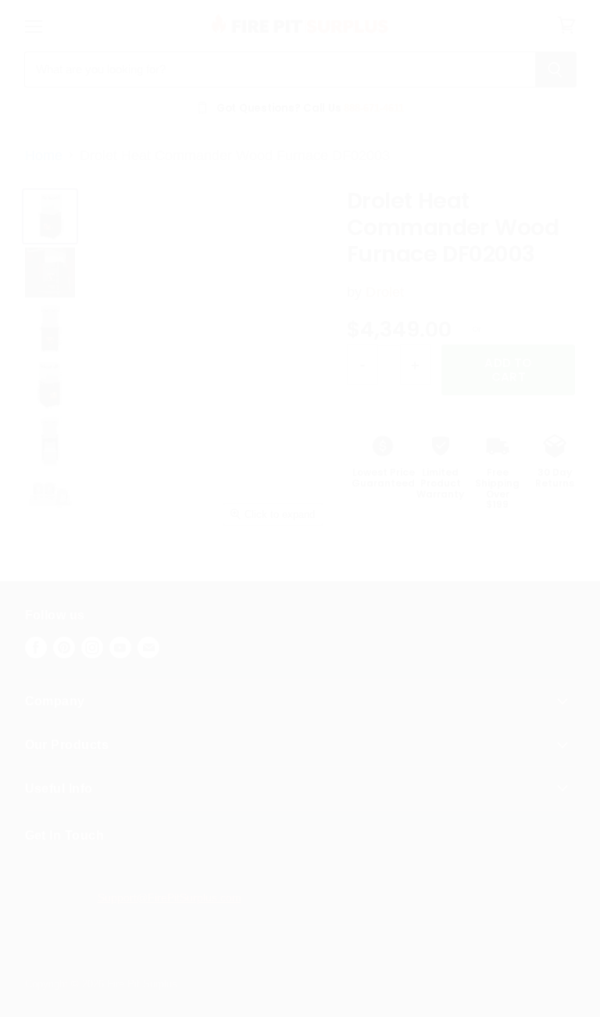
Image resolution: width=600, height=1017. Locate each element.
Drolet (385, 292)
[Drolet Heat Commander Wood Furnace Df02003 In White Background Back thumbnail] (50, 441)
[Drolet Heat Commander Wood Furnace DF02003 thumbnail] (50, 497)
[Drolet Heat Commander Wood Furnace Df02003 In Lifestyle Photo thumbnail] (50, 272)
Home (43, 155)
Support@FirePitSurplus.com (169, 897)
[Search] (556, 69)
